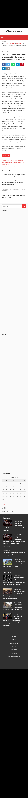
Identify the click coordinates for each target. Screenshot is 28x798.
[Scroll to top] (25, 795)
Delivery (14, 646)
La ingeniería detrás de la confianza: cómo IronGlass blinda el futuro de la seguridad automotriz (12, 182)
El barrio (14, 639)
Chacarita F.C (14, 643)
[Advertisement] (14, 14)
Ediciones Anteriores (14, 656)
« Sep (3, 504)
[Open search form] (25, 37)
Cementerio (14, 649)
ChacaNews (14, 31)
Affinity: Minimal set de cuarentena (15, 167)
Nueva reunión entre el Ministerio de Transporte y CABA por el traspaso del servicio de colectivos (13, 620)
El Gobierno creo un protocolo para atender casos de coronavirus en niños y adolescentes (13, 162)
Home (14, 636)
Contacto (14, 653)
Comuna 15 (7, 572)
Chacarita (5, 155)
